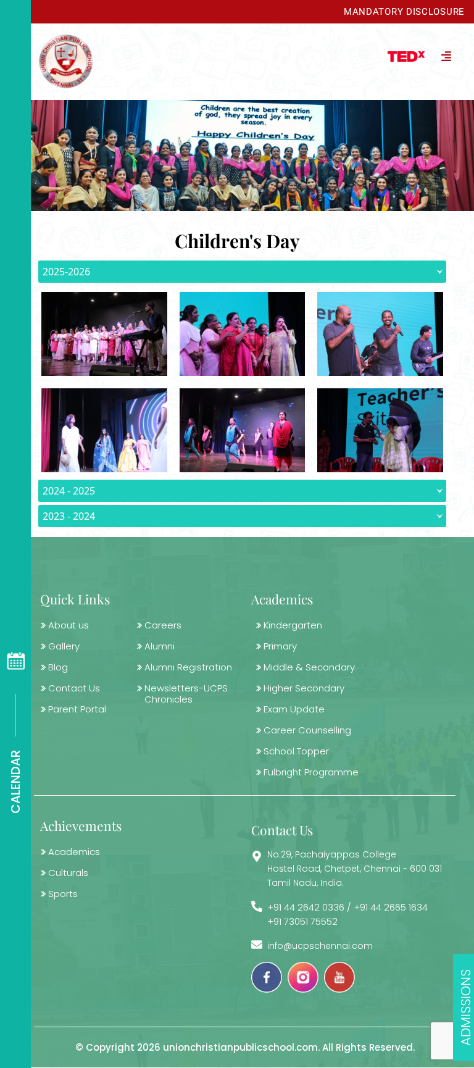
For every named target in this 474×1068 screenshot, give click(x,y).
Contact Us (74, 688)
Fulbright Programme (311, 772)
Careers (162, 625)
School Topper (296, 751)
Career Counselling (307, 730)
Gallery (64, 646)
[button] (283, 56)
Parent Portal (77, 709)
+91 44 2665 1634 (391, 907)
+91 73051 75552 (302, 921)
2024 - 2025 (69, 491)
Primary (280, 646)
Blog (58, 667)
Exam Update (294, 709)
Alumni (159, 646)
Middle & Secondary (309, 667)
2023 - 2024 (69, 516)
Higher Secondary (304, 688)
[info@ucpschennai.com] (256, 944)
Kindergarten (293, 625)
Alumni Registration (188, 667)
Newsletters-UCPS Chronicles (186, 694)
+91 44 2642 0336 (305, 907)
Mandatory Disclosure (404, 11)
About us (68, 625)
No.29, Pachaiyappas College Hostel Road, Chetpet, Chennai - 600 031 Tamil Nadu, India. (354, 868)
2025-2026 (66, 271)
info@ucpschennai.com (320, 946)
